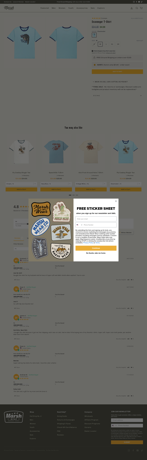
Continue (96, 248)
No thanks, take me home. (96, 253)
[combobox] (79, 224)
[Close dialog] (116, 201)
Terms (97, 243)
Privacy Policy (88, 243)
